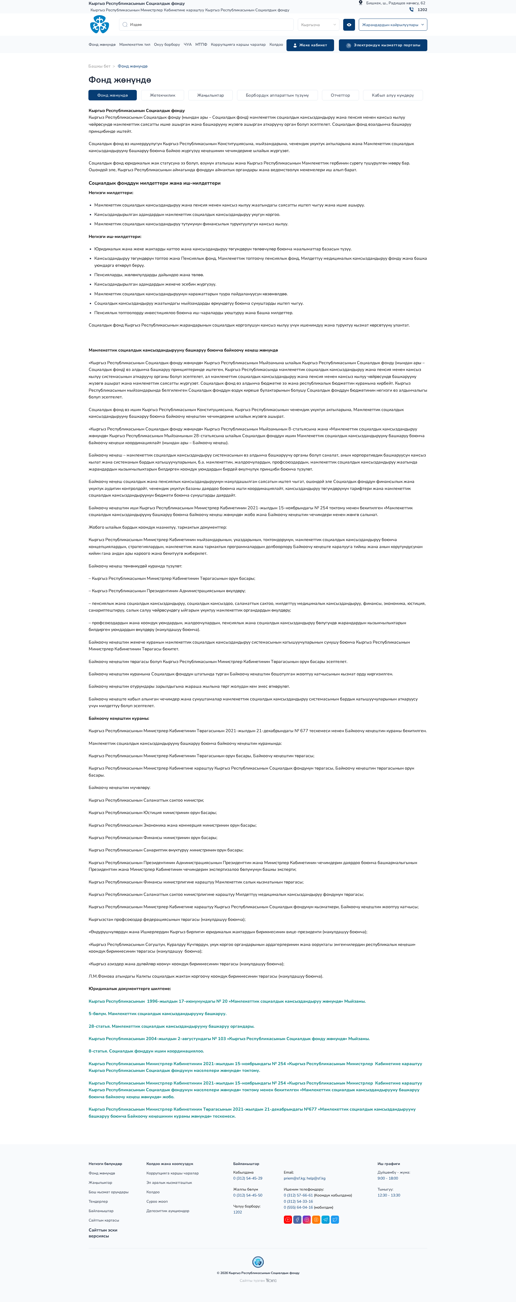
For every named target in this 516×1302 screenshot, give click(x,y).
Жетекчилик (162, 95)
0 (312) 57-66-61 (298, 1195)
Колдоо (276, 44)
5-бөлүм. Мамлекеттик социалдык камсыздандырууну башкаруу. (158, 1014)
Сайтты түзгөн (253, 1280)
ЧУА (188, 44)
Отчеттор (340, 95)
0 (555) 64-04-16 (299, 1207)
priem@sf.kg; (295, 1178)
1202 (422, 9)
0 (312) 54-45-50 (247, 1195)
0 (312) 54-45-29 (247, 1178)
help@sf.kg (316, 1178)
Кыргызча (310, 24)
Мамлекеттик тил (134, 44)
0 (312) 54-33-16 (298, 1201)
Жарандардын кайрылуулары (390, 24)
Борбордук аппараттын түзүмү (277, 95)
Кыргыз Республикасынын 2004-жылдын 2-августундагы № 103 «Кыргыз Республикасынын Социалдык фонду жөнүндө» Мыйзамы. (229, 1039)
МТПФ (201, 44)
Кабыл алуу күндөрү (393, 95)
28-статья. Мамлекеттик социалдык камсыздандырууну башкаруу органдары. (172, 1026)
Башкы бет (99, 66)
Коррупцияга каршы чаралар (238, 44)
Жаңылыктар (210, 95)
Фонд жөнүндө (102, 44)
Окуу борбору (167, 44)
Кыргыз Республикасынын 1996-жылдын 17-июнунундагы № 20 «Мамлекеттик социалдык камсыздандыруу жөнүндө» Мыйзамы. (227, 1001)
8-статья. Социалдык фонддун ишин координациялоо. (146, 1051)
